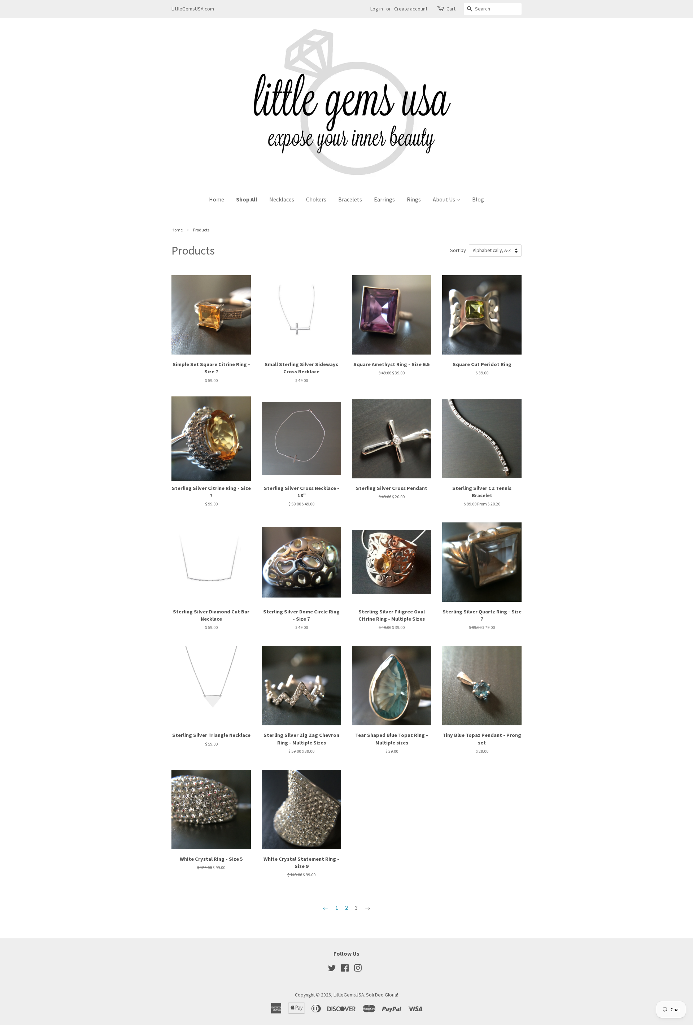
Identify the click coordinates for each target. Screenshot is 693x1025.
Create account (410, 8)
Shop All (246, 199)
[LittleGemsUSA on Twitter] (332, 970)
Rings (414, 199)
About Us (444, 199)
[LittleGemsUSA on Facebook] (345, 970)
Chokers (316, 199)
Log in (376, 8)
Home (216, 199)
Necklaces (281, 199)
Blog (478, 199)
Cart (451, 8)
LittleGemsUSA (349, 995)
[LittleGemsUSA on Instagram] (358, 970)
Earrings (384, 199)
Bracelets (350, 199)
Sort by (458, 250)
